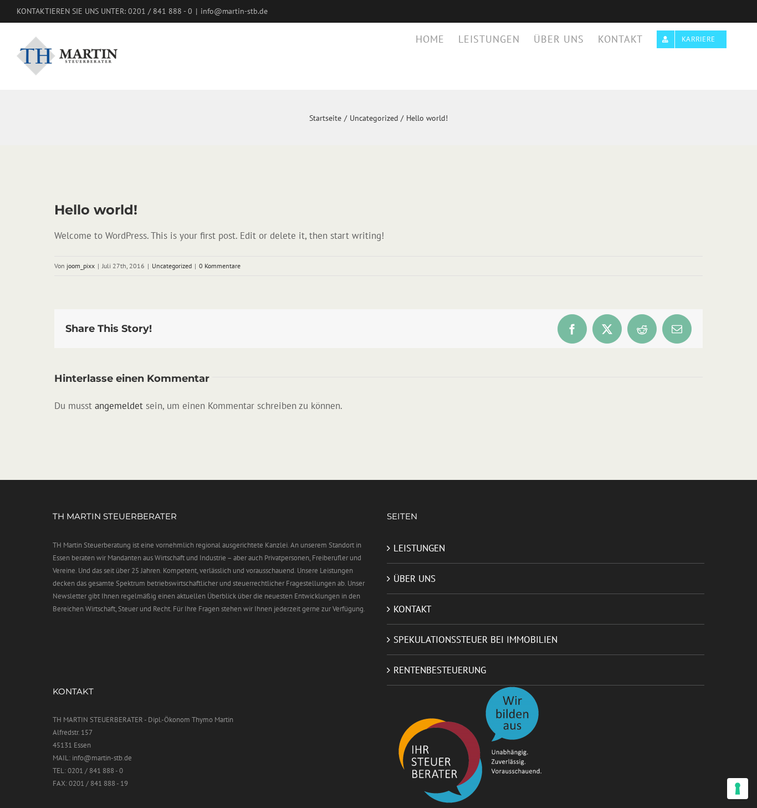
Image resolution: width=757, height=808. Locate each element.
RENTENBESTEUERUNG (439, 670)
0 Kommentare (220, 266)
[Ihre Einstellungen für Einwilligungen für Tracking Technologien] (737, 788)
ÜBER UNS (414, 578)
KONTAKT (412, 609)
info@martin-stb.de (234, 11)
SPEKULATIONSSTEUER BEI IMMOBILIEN (475, 639)
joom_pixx (81, 266)
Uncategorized (172, 266)
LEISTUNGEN (419, 548)
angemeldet (119, 406)
